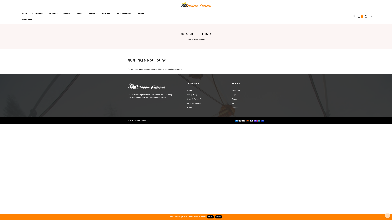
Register (235, 99)
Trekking (92, 13)
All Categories (37, 13)
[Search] (353, 16)
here (164, 69)
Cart (233, 103)
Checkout (235, 107)
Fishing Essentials (124, 13)
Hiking (79, 13)
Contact (190, 91)
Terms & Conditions (194, 103)
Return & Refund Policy (195, 99)
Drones (141, 13)
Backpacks (53, 13)
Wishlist (190, 107)
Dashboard (236, 91)
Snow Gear (106, 13)
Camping (66, 13)
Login (234, 95)
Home (24, 13)
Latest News (27, 19)
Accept (210, 216)
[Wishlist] (370, 16)
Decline (218, 216)
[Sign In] (365, 16)
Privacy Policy (192, 95)
